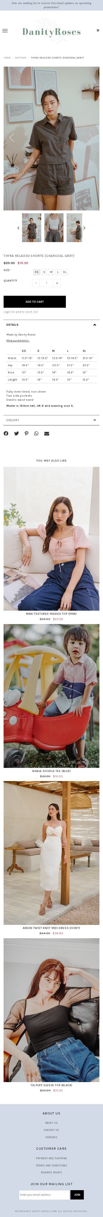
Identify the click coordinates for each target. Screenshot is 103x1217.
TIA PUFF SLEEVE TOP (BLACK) (51, 1085)
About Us (51, 1122)
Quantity (10, 280)
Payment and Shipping (51, 1158)
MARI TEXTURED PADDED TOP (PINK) (51, 613)
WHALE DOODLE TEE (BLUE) (51, 771)
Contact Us (51, 1130)
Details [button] (12, 324)
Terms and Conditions (51, 1165)
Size (8, 270)
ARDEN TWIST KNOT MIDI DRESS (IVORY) (51, 928)
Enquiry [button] (12, 420)
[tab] (51, 325)
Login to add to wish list (21, 311)
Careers (51, 1137)
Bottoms (21, 57)
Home (7, 57)
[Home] (51, 30)
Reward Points (51, 1172)
